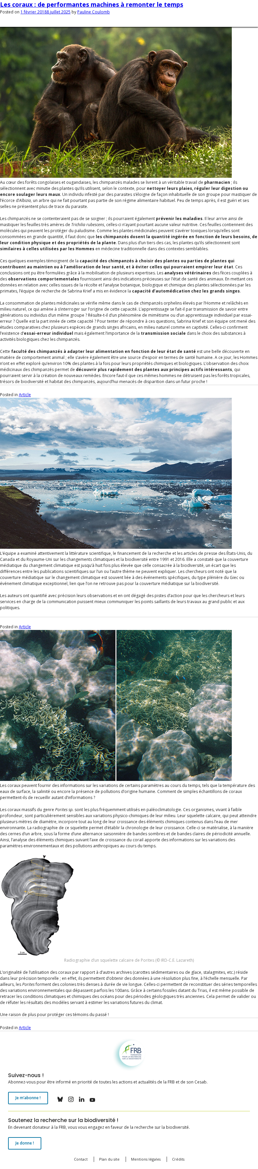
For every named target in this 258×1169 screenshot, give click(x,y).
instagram (71, 1099)
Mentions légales (146, 1159)
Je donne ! (24, 1143)
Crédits (178, 1159)
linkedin (82, 1099)
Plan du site (109, 1159)
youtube (92, 1099)
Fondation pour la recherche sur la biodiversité (53, 1041)
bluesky (60, 1099)
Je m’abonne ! (28, 1098)
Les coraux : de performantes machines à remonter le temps (91, 4)
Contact (81, 1159)
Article (25, 394)
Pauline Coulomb (93, 12)
